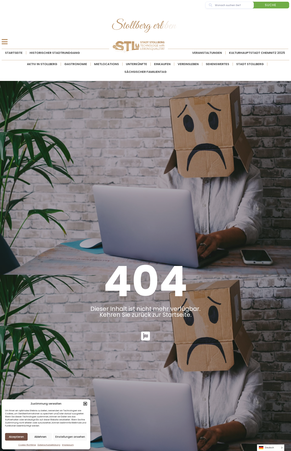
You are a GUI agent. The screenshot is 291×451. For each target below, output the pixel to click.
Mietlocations (106, 64)
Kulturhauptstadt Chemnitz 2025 (257, 53)
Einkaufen (162, 64)
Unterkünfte (136, 64)
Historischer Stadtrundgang (55, 53)
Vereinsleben (188, 64)
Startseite (14, 53)
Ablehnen (40, 437)
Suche (270, 5)
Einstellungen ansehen (70, 437)
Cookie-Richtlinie (27, 444)
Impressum (68, 444)
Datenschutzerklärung (49, 444)
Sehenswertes (217, 64)
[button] (85, 403)
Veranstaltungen (207, 53)
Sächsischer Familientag (145, 72)
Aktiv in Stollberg (42, 64)
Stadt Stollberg (250, 64)
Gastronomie (75, 64)
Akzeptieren (16, 437)
